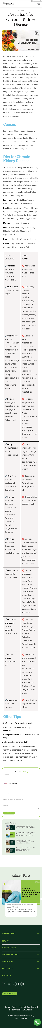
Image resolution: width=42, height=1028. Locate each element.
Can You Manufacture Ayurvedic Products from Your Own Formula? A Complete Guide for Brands (25, 834)
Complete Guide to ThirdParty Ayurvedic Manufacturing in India (25, 826)
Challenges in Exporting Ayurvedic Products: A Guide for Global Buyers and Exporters (25, 841)
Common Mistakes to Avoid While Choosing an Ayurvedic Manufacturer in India (25, 849)
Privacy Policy (10, 1007)
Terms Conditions (27, 1007)
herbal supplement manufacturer (20, 905)
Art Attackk (27, 1010)
